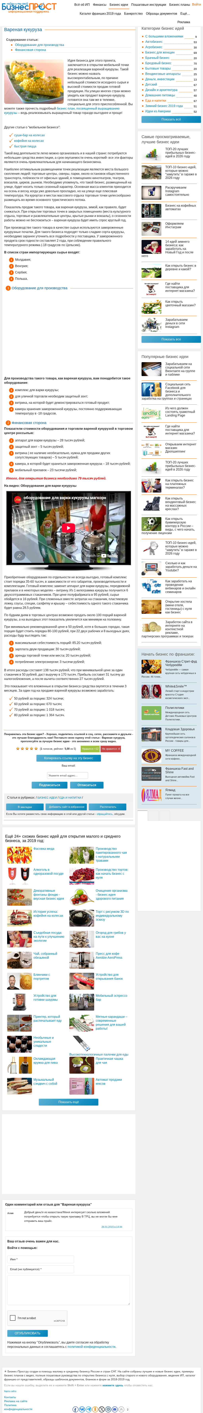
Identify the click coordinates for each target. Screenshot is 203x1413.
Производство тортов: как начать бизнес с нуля (112, 873)
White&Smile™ (176, 686)
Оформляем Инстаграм (174, 225)
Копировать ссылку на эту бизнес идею (68, 759)
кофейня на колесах (29, 140)
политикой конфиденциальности (91, 1346)
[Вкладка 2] (153, 816)
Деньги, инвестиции (159, 79)
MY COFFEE (174, 750)
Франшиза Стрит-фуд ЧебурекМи (181, 663)
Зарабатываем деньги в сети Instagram (176, 323)
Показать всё (171, 119)
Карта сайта (10, 1391)
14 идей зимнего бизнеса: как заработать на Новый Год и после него (167, 249)
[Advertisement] (68, 334)
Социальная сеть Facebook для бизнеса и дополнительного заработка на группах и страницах (167, 391)
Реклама (183, 22)
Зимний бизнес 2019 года (164, 106)
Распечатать (108, 806)
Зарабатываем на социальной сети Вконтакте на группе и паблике (180, 369)
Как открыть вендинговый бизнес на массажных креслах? (180, 504)
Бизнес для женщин (160, 52)
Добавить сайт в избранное (66, 806)
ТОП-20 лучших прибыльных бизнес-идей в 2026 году (180, 152)
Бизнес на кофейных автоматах (180, 207)
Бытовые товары (158, 68)
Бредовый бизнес (158, 63)
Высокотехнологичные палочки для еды (98, 1054)
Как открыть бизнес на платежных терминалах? (179, 484)
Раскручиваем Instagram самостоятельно (177, 191)
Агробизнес (153, 47)
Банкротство (133, 13)
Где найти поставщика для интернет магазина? (180, 287)
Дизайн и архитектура (161, 90)
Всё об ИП (82, 4)
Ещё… (185, 13)
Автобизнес (154, 41)
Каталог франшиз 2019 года (100, 13)
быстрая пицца (25, 146)
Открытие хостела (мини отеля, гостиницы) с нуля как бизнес (178, 607)
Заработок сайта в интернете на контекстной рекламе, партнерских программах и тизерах (167, 629)
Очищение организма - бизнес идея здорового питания (111, 894)
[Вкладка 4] (165, 816)
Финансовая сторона (30, 50)
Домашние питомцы (160, 95)
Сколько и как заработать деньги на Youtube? (181, 566)
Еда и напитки (155, 100)
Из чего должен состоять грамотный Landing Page (180, 412)
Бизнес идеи (119, 4)
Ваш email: (69, 765)
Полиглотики (174, 707)
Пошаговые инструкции (148, 4)
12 (97, 748)
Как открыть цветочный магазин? (180, 303)
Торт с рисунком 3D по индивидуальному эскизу (112, 915)
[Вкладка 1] (142, 816)
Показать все (171, 339)
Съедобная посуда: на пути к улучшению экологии (49, 936)
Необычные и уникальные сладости (44, 1041)
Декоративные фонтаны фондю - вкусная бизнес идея (49, 894)
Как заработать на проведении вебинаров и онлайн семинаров (180, 587)
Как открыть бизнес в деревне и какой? (180, 267)
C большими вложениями (164, 36)
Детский (151, 84)
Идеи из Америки (158, 111)
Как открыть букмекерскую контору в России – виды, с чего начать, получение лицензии (168, 526)
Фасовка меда (44, 848)
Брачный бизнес (157, 57)
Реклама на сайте (15, 1401)
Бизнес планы (179, 4)
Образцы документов (161, 13)
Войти (194, 4)
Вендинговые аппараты (163, 73)
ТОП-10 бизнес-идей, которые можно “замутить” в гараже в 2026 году (181, 172)
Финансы (99, 4)
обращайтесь (105, 813)
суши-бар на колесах (29, 135)
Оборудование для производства (39, 45)
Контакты (10, 1397)
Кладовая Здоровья (180, 729)
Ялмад (170, 790)
